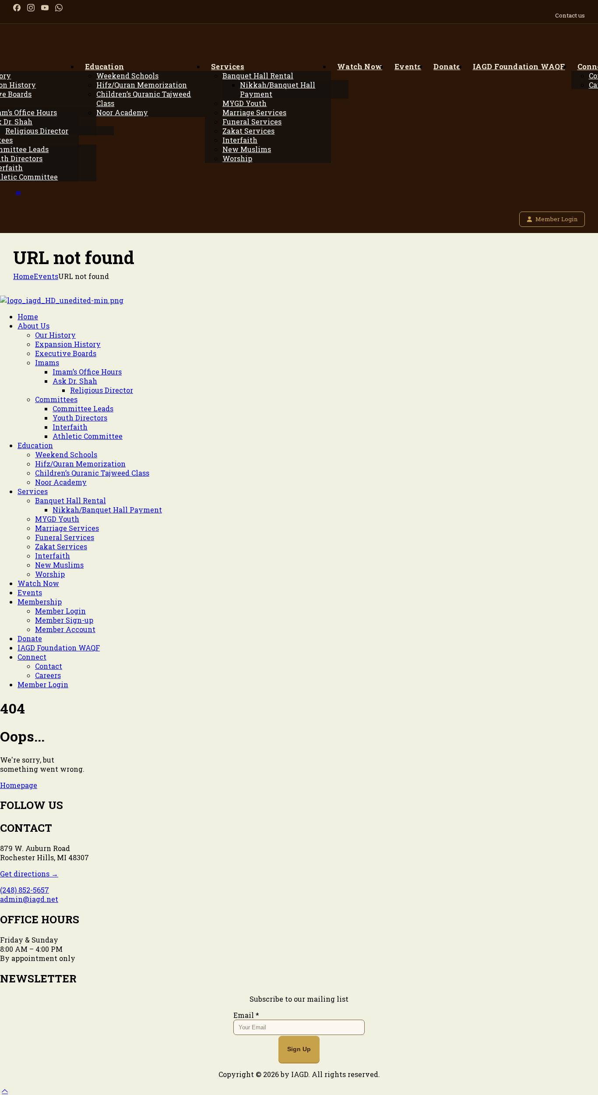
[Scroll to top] (5, 1090)
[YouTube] (45, 7)
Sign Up (299, 1049)
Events (46, 276)
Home (23, 276)
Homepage (18, 785)
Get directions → (29, 873)
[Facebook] (17, 7)
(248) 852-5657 (24, 889)
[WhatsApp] (59, 7)
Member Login (556, 219)
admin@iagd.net (29, 899)
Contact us (570, 15)
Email (246, 1015)
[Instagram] (31, 7)
